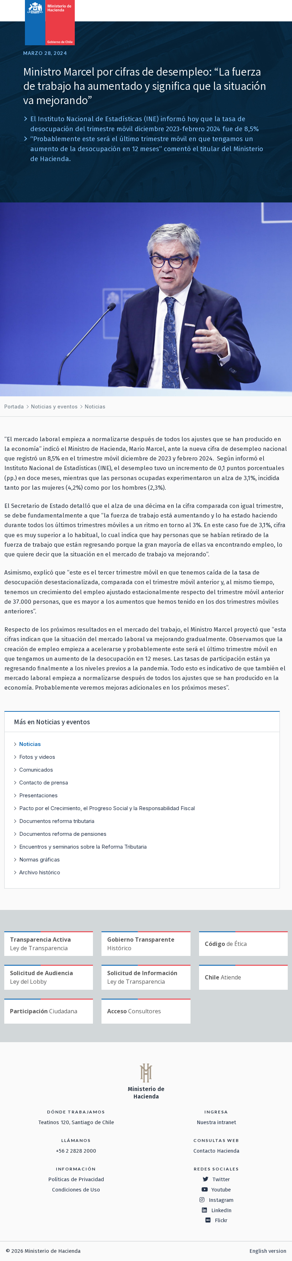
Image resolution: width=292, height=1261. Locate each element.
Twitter (221, 1179)
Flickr (221, 1220)
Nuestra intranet (216, 1122)
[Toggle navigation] (257, 10)
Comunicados (36, 769)
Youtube (221, 1190)
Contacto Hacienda (216, 1151)
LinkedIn (221, 1210)
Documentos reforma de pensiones (62, 833)
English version (267, 1251)
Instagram (221, 1200)
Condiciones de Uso (76, 1190)
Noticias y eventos (54, 406)
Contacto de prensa (43, 782)
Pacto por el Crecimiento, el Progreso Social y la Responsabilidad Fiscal (107, 808)
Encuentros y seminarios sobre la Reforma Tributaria (83, 846)
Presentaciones (38, 795)
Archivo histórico (39, 872)
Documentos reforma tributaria (56, 821)
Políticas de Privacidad (76, 1179)
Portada (14, 406)
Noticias (95, 406)
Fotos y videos (37, 756)
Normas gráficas (39, 859)
